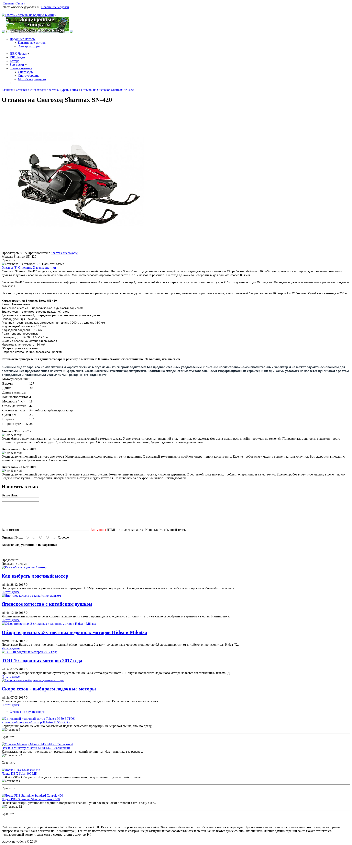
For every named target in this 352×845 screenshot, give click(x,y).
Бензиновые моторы (32, 42)
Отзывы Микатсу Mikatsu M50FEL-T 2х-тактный (36, 748)
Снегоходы (25, 72)
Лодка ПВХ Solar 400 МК (19, 773)
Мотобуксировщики (32, 79)
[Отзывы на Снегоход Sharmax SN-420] (73, 249)
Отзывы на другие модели (28, 711)
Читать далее (11, 592)
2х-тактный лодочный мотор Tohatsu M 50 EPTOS (37, 722)
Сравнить (8, 260)
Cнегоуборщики (29, 75)
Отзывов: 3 (29, 264)
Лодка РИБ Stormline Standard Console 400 (31, 799)
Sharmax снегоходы (64, 253)
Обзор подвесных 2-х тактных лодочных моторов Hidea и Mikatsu (74, 632)
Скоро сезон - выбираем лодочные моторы (49, 688)
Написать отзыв (53, 264)
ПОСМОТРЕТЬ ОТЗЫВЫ (20, 740)
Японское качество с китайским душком (47, 604)
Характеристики (44, 267)
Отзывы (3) (9, 267)
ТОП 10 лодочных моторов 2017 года (42, 660)
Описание (25, 267)
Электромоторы (29, 46)
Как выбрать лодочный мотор (35, 576)
